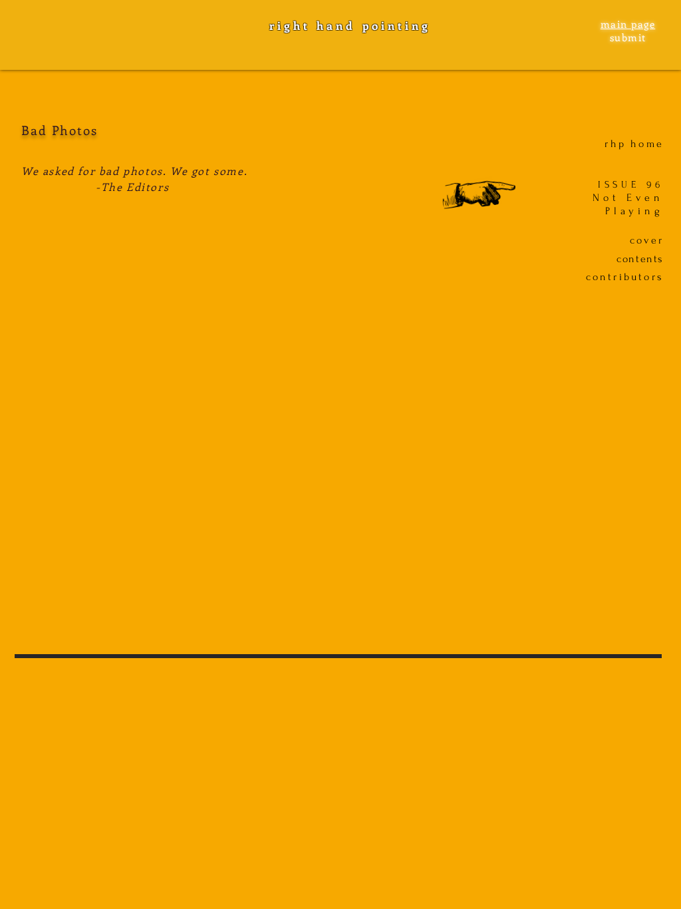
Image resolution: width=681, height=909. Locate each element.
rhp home (634, 144)
